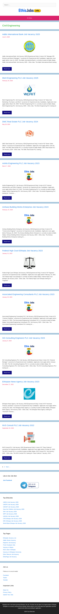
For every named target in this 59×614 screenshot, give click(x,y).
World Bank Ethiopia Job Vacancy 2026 (14, 523)
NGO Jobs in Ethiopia (9, 549)
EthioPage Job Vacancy (10, 556)
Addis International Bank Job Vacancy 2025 (21, 34)
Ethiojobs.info (5, 604)
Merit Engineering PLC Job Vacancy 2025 (20, 78)
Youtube (5, 580)
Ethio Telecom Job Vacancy (11, 554)
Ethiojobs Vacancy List (9, 538)
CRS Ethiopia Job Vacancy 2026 (12, 518)
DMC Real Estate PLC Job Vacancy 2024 (20, 122)
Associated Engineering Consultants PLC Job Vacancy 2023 (28, 294)
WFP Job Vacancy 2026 (10, 514)
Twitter (5, 577)
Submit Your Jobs (8, 594)
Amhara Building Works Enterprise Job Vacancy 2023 (25, 207)
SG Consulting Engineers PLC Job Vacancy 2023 (23, 338)
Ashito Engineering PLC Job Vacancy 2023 (20, 163)
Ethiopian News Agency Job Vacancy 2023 (20, 382)
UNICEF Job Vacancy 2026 (11, 507)
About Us (5, 590)
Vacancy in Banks (8, 547)
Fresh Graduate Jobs (9, 545)
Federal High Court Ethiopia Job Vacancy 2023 (22, 251)
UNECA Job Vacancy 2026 (10, 502)
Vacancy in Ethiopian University (12, 552)
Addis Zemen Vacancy (9, 540)
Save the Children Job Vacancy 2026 (13, 509)
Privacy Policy (7, 592)
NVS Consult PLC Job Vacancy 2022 (18, 425)
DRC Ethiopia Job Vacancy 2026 (12, 521)
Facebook (6, 575)
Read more (7, 69)
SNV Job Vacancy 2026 (10, 511)
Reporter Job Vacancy (9, 542)
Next (8, 467)
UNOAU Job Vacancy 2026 (11, 516)
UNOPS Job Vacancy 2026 (11, 504)
